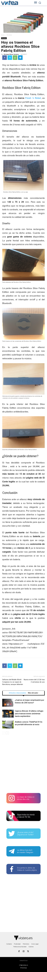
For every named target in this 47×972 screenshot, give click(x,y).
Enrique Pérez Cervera (11, 54)
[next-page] (7, 732)
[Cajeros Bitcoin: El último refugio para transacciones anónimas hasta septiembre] (8, 714)
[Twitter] (10, 57)
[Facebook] (4, 57)
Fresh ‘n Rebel (33, 98)
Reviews (9, 35)
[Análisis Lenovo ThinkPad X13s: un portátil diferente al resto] (8, 724)
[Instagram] (23, 951)
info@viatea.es (23, 965)
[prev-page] (3, 732)
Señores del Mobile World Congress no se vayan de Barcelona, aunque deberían (12, 682)
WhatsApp (23, 968)
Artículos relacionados (17, 693)
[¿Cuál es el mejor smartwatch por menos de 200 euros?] (8, 703)
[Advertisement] (23, 764)
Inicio (3, 35)
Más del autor (33, 693)
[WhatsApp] (15, 57)
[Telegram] (20, 57)
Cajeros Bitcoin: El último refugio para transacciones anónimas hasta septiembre (29, 713)
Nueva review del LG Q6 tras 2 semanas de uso (34, 681)
